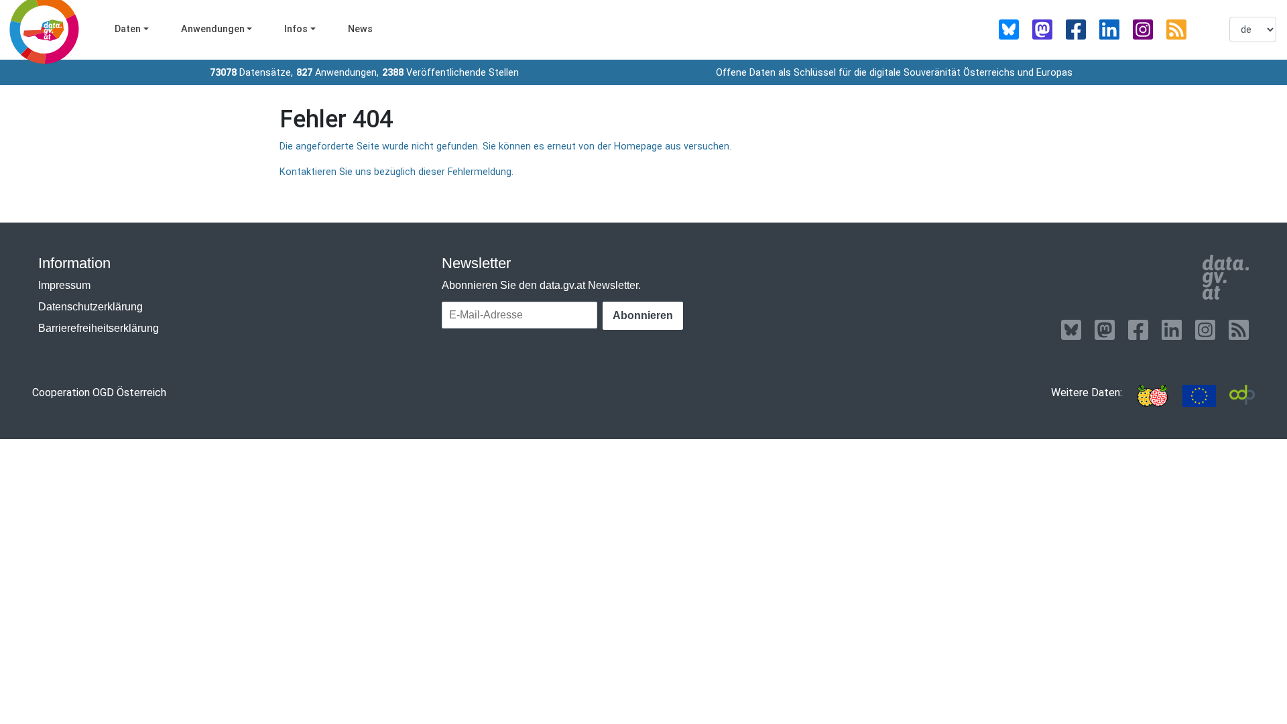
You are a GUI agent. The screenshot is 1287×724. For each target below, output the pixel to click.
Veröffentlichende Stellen (450, 72)
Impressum (64, 285)
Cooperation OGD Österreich (99, 392)
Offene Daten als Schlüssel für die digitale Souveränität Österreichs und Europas (894, 72)
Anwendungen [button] (213, 29)
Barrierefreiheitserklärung (98, 328)
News (360, 29)
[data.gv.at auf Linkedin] (1109, 29)
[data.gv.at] (1226, 277)
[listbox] (1252, 29)
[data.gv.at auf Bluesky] (1009, 29)
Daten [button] (128, 29)
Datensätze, (251, 72)
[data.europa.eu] (1199, 396)
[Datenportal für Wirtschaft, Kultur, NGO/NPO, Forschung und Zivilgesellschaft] (1242, 396)
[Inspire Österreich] (1152, 396)
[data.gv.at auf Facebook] (1076, 29)
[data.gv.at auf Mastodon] (1042, 29)
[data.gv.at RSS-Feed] (1176, 29)
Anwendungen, (337, 72)
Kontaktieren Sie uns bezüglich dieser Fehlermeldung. (396, 172)
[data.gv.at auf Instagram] (1143, 29)
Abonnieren (643, 315)
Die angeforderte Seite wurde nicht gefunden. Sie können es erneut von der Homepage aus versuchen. (505, 146)
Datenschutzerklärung (90, 306)
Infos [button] (296, 29)
